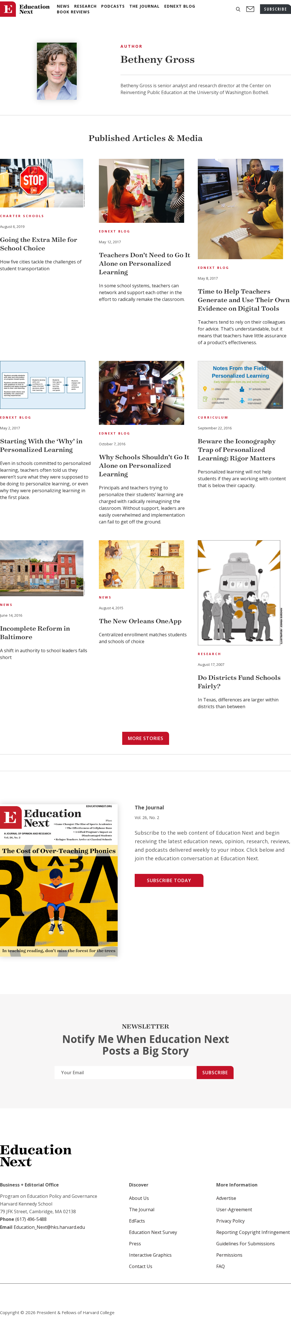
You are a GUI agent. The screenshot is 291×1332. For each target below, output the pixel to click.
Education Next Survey (153, 1232)
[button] (238, 9)
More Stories (145, 738)
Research (209, 654)
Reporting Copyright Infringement (253, 1232)
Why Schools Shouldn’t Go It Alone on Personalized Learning (144, 465)
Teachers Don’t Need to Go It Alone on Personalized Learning (144, 263)
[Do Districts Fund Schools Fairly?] (240, 593)
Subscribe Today (169, 880)
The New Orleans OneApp (140, 621)
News (6, 604)
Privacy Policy (230, 1221)
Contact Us (140, 1266)
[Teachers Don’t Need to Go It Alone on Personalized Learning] (141, 192)
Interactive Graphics (150, 1255)
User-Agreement (234, 1209)
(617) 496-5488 (31, 1219)
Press (135, 1243)
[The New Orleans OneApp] (141, 565)
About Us (139, 1198)
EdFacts (137, 1221)
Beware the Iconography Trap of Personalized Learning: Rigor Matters (237, 449)
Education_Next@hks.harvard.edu (49, 1227)
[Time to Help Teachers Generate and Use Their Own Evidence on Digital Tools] (240, 210)
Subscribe (215, 1072)
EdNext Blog (114, 231)
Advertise (226, 1198)
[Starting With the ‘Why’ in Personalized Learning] (42, 386)
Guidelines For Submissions (245, 1243)
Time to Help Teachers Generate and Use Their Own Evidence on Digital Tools (244, 300)
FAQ (220, 1266)
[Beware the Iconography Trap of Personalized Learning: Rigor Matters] (240, 386)
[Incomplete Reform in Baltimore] (42, 569)
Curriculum (213, 417)
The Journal (141, 1209)
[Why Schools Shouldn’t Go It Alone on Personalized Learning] (141, 394)
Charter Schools (22, 216)
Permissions (229, 1255)
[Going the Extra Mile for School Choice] (42, 184)
